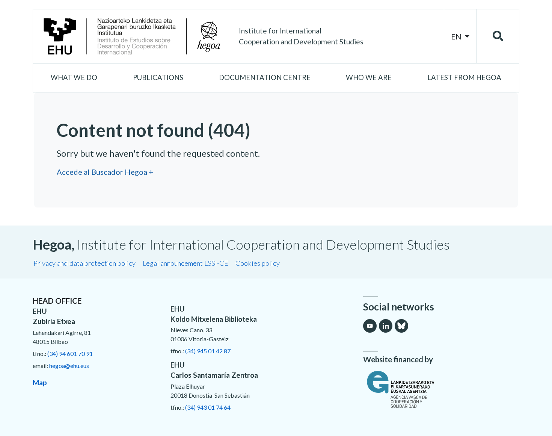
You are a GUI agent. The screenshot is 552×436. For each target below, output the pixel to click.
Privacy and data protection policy (84, 263)
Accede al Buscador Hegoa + (105, 171)
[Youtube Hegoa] (370, 326)
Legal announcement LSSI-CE (185, 263)
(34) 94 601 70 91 (70, 353)
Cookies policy (257, 263)
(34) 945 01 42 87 (208, 350)
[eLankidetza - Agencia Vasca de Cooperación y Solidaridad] (441, 389)
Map (40, 382)
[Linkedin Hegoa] (385, 326)
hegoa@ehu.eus (69, 365)
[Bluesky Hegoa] (401, 326)
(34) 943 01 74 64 (208, 407)
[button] (74, 78)
